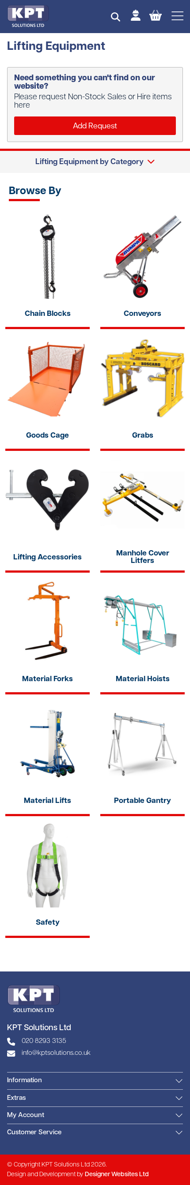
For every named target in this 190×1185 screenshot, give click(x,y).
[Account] (135, 16)
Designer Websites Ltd (117, 1174)
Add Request (95, 126)
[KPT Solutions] (28, 16)
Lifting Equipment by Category (89, 162)
